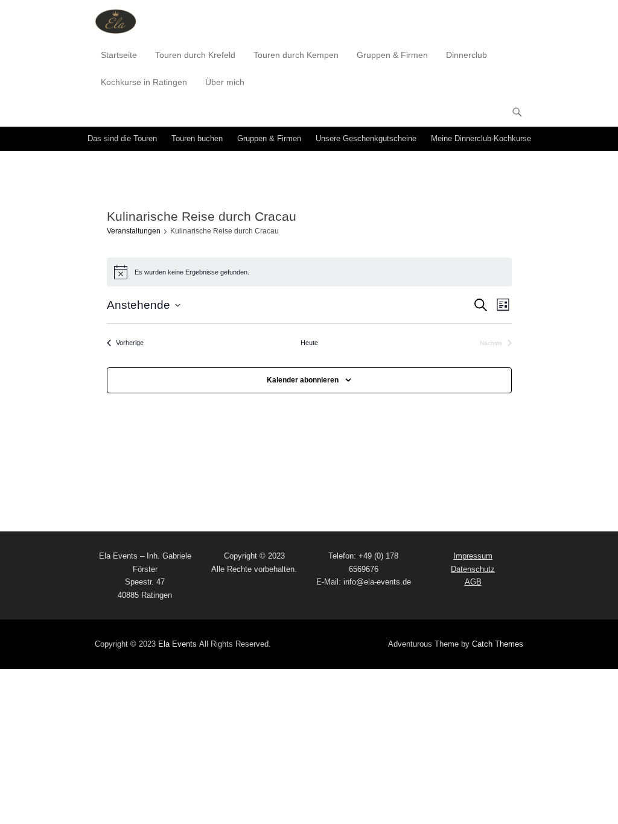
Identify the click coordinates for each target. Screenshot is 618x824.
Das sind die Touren (122, 138)
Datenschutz (473, 569)
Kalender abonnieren (303, 380)
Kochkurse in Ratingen (144, 82)
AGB (473, 581)
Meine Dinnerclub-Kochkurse (481, 138)
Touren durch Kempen (296, 55)
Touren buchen (197, 138)
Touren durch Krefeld (195, 55)
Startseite (119, 55)
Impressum (472, 555)
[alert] (309, 272)
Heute (309, 342)
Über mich (224, 82)
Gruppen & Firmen (392, 55)
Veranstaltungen (134, 231)
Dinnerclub (466, 55)
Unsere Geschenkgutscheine (366, 138)
